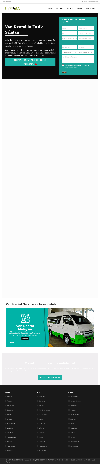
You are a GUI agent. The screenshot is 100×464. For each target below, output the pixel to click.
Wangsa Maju (75, 396)
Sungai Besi (74, 446)
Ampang (73, 419)
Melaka (73, 423)
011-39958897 (7, 1)
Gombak (41, 405)
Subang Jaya (43, 414)
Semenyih (42, 396)
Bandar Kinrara (76, 401)
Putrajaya (74, 428)
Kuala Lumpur (11, 437)
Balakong (10, 428)
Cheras (9, 419)
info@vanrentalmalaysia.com (92, 1)
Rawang (9, 401)
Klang (41, 419)
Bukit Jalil (74, 405)
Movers (87, 460)
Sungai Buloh (75, 441)
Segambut (10, 405)
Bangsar (9, 450)
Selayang (42, 441)
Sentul (41, 437)
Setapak (9, 396)
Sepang (9, 414)
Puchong (10, 432)
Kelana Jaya (11, 446)
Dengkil (73, 432)
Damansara (42, 401)
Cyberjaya (42, 428)
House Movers (76, 460)
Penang (73, 437)
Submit (64, 72)
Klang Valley (11, 423)
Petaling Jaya (75, 414)
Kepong (73, 410)
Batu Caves (42, 450)
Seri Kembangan (44, 410)
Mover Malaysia (61, 460)
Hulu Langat (43, 446)
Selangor (10, 410)
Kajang (9, 441)
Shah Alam (42, 423)
